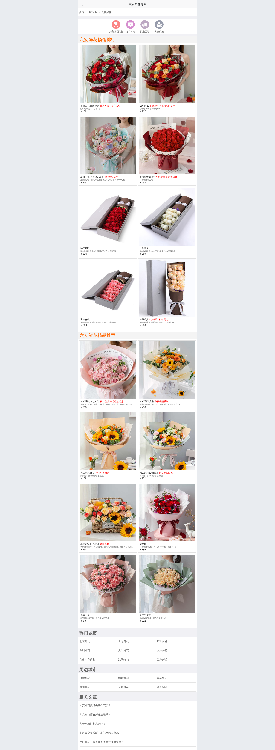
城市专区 (92, 12)
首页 (81, 12)
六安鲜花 (106, 12)
